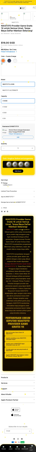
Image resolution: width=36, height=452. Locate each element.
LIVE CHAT (31, 449)
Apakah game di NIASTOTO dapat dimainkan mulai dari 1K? (15, 344)
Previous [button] (2, 2)
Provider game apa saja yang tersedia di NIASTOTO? (17, 350)
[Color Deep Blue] (9, 61)
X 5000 (5, 101)
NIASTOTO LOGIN (8, 84)
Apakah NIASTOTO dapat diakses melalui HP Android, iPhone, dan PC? (17, 355)
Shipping (10, 45)
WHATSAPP (25, 449)
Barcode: (12, 33)
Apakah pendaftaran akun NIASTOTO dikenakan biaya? (16, 338)
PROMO (3, 449)
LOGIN (10, 449)
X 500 (4, 113)
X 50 (4, 118)
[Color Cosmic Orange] (3, 61)
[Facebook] (2, 212)
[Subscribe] (29, 431)
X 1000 (5, 107)
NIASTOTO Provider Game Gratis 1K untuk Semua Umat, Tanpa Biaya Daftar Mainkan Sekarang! (18, 2)
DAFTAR (17, 449)
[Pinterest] (8, 212)
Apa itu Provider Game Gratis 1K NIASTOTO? (15, 333)
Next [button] (34, 2)
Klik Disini (18, 171)
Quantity (4, 144)
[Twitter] (5, 212)
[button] (18, 191)
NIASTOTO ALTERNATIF (10, 90)
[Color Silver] (15, 61)
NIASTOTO (10, 229)
